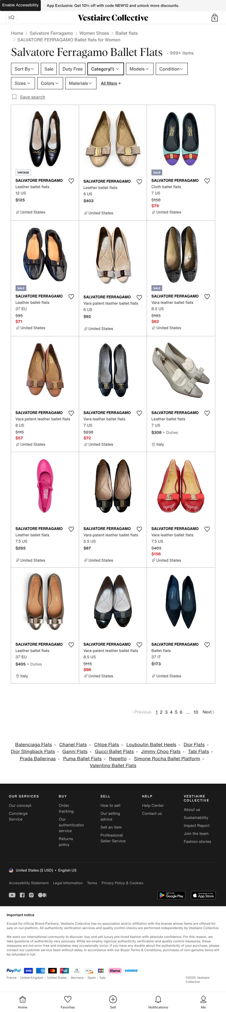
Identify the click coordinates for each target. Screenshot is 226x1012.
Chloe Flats (106, 744)
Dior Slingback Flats (33, 751)
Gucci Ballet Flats (114, 751)
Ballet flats (126, 33)
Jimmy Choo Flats (161, 751)
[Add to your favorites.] (71, 181)
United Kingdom (32, 978)
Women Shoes (94, 33)
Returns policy (66, 842)
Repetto (118, 758)
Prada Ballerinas (38, 758)
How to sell (110, 805)
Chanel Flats (73, 744)
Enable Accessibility (20, 5)
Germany (77, 978)
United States (57, 978)
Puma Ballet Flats (82, 758)
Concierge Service (18, 816)
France (12, 978)
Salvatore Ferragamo (51, 33)
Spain (92, 978)
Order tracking (66, 808)
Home (17, 33)
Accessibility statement (29, 883)
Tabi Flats (198, 751)
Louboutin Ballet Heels (151, 744)
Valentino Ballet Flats (113, 765)
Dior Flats (194, 744)
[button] (215, 17)
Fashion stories (197, 842)
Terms (92, 883)
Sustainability (196, 818)
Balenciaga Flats (33, 744)
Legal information (67, 883)
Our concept (20, 805)
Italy (103, 978)
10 (195, 712)
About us (192, 810)
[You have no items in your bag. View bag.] (215, 17)
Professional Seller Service (112, 838)
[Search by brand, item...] (11, 17)
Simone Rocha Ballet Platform (167, 758)
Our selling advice (110, 816)
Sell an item (111, 827)
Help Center (153, 805)
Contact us (152, 813)
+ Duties (170, 432)
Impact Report (197, 826)
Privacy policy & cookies (122, 883)
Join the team (196, 834)
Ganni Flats (74, 751)
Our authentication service (72, 825)
